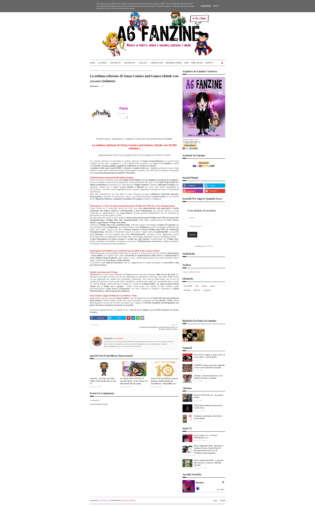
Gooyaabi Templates (128, 500)
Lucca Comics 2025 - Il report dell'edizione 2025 (205, 436)
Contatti (222, 500)
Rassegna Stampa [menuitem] (174, 63)
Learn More (205, 6)
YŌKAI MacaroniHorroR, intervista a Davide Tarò (208, 406)
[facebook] (192, 185)
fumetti (204, 286)
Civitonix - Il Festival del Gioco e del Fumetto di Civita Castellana (208, 377)
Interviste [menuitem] (115, 63)
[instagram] (192, 191)
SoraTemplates (103, 500)
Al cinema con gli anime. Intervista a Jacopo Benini (208, 417)
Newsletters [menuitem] (157, 63)
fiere (197, 286)
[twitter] (215, 185)
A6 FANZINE (188, 286)
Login (215, 500)
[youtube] (215, 191)
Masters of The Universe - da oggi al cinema (208, 396)
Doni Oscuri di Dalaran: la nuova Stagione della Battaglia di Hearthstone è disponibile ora (164, 381)
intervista (187, 290)
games (212, 286)
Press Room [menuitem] (196, 63)
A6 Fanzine (94, 86)
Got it (216, 6)
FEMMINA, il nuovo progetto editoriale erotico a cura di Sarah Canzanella (209, 366)
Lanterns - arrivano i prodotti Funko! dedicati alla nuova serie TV (103, 381)
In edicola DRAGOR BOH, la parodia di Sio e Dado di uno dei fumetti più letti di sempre (133, 381)
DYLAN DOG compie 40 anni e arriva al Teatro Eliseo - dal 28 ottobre (209, 356)
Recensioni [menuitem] (129, 63)
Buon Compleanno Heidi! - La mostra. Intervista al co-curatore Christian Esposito (209, 462)
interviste (197, 290)
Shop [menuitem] (186, 63)
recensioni (207, 290)
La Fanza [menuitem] (102, 63)
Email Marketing (199, 246)
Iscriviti (192, 235)
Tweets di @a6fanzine (191, 272)
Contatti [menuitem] (209, 63)
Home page (94, 70)
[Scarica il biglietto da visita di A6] (193, 341)
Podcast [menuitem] (143, 63)
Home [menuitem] (92, 63)
